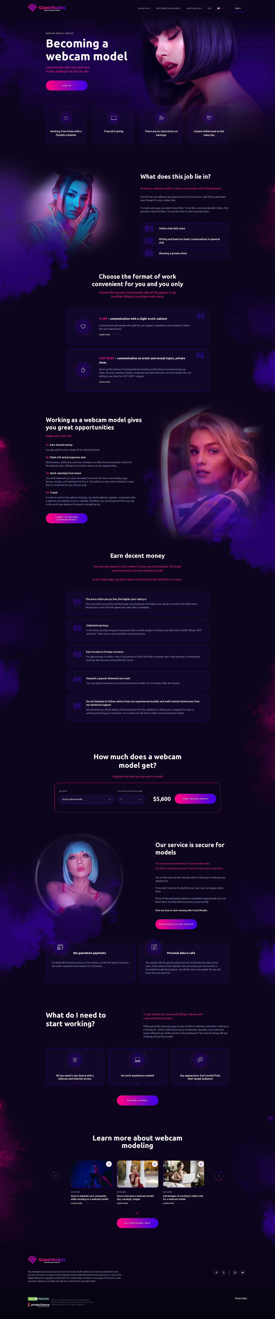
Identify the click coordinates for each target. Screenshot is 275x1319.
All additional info (126, 1223)
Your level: (63, 791)
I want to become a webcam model (66, 518)
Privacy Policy (241, 1298)
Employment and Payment (168, 8)
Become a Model (138, 1100)
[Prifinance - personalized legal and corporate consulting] (38, 1305)
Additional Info (194, 8)
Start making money (195, 799)
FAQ (209, 8)
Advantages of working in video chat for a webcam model (183, 1199)
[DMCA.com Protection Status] (38, 1299)
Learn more (104, 335)
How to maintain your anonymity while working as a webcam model (89, 1199)
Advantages (144, 8)
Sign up (66, 86)
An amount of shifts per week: (130, 791)
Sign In (238, 8)
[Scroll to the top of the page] (271, 1118)
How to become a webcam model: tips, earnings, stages (135, 1199)
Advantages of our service (169, 924)
